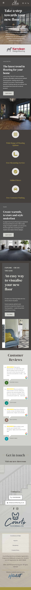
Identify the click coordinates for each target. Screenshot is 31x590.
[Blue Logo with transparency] (15, 573)
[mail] (25, 3)
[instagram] (23, 3)
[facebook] (14, 509)
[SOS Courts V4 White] (15, 1)
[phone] (28, 3)
